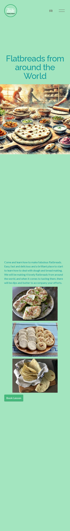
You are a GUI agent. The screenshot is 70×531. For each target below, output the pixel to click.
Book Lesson (13, 398)
